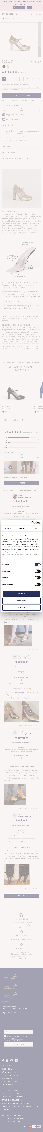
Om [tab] (35, 528)
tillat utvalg (21, 601)
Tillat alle (21, 594)
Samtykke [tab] (7, 528)
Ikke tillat (21, 607)
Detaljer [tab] (21, 528)
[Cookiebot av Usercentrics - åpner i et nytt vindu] (31, 522)
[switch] (38, 571)
